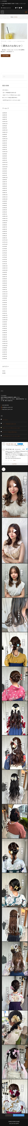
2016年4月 (4, 283)
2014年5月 (4, 330)
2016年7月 (4, 276)
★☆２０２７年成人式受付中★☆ (9, 97)
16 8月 (23, 449)
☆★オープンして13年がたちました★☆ (11, 95)
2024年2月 (4, 136)
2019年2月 (4, 212)
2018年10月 (4, 220)
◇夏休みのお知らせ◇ (12, 45)
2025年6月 (4, 125)
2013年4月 (4, 358)
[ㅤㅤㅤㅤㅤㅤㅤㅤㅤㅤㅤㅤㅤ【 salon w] (15, 610)
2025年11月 (4, 123)
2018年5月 (4, 229)
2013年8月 (4, 350)
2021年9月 (4, 168)
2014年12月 (4, 315)
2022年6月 (4, 156)
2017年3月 (4, 259)
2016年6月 (4, 278)
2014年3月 (4, 334)
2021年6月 (4, 171)
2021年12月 (4, 162)
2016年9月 (4, 272)
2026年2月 (4, 117)
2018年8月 (4, 224)
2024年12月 (4, 130)
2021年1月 (4, 175)
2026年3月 (4, 115)
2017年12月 (4, 240)
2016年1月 (4, 289)
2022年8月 (4, 153)
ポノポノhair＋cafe (10, 449)
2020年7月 (4, 181)
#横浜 (6, 454)
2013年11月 (4, 343)
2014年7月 (4, 326)
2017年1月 (4, 263)
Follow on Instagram (19, 1115)
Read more (6, 55)
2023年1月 (4, 149)
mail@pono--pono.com (6, 7)
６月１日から (5, 90)
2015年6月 (4, 302)
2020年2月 (4, 190)
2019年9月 (4, 201)
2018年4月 (4, 231)
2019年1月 (4, 214)
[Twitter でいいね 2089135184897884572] (11, 461)
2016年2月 (4, 287)
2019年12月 (4, 194)
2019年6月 (4, 205)
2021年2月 (4, 173)
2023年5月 (4, 143)
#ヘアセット (16, 455)
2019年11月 (4, 197)
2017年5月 (4, 255)
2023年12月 (4, 138)
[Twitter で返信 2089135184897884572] (6, 461)
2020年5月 (4, 184)
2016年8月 (4, 274)
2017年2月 (4, 261)
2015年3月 (4, 309)
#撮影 (21, 454)
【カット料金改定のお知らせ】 (9, 92)
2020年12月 (4, 177)
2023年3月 (4, 145)
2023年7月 (4, 140)
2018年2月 (4, 235)
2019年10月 (4, 199)
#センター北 (11, 454)
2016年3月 (4, 285)
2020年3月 (4, 188)
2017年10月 (4, 244)
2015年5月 (4, 304)
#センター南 (17, 454)
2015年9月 (4, 298)
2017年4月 (4, 257)
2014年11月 (4, 317)
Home (12, 17)
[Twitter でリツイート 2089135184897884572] (9, 461)
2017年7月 (4, 250)
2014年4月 (4, 332)
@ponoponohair (18, 449)
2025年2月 (4, 128)
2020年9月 (4, 179)
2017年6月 (4, 253)
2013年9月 (4, 347)
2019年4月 (4, 207)
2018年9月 (4, 222)
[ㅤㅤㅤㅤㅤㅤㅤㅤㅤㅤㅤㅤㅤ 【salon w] (15, 645)
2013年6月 (4, 354)
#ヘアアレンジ (10, 455)
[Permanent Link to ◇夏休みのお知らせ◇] (14, 38)
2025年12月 (4, 121)
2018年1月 (4, 237)
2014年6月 (4, 328)
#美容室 (21, 455)
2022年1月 (4, 160)
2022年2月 (4, 158)
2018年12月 (4, 216)
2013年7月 (4, 352)
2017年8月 (4, 248)
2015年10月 (4, 296)
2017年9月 (4, 246)
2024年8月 (4, 134)
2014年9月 (4, 321)
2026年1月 (4, 119)
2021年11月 (4, 164)
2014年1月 (4, 339)
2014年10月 (4, 319)
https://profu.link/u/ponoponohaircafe (13, 458)
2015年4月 (4, 306)
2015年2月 (4, 311)
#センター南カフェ (12, 456)
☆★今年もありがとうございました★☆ (11, 100)
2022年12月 (4, 151)
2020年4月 (4, 186)
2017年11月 (4, 242)
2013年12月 (4, 341)
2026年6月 (4, 112)
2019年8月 (4, 203)
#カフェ (25, 455)
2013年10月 (4, 345)
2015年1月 (4, 313)
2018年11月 (4, 218)
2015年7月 (4, 300)
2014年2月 (4, 337)
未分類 (3, 373)
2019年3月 (4, 209)
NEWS (9, 41)
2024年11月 (4, 132)
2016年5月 (4, 281)
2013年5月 (4, 356)
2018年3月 (4, 233)
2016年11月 (4, 268)
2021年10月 (4, 166)
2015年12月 (4, 291)
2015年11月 (4, 293)
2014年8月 (4, 324)
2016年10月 (4, 270)
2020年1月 (4, 192)
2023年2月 (4, 147)
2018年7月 (4, 227)
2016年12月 (4, 265)
